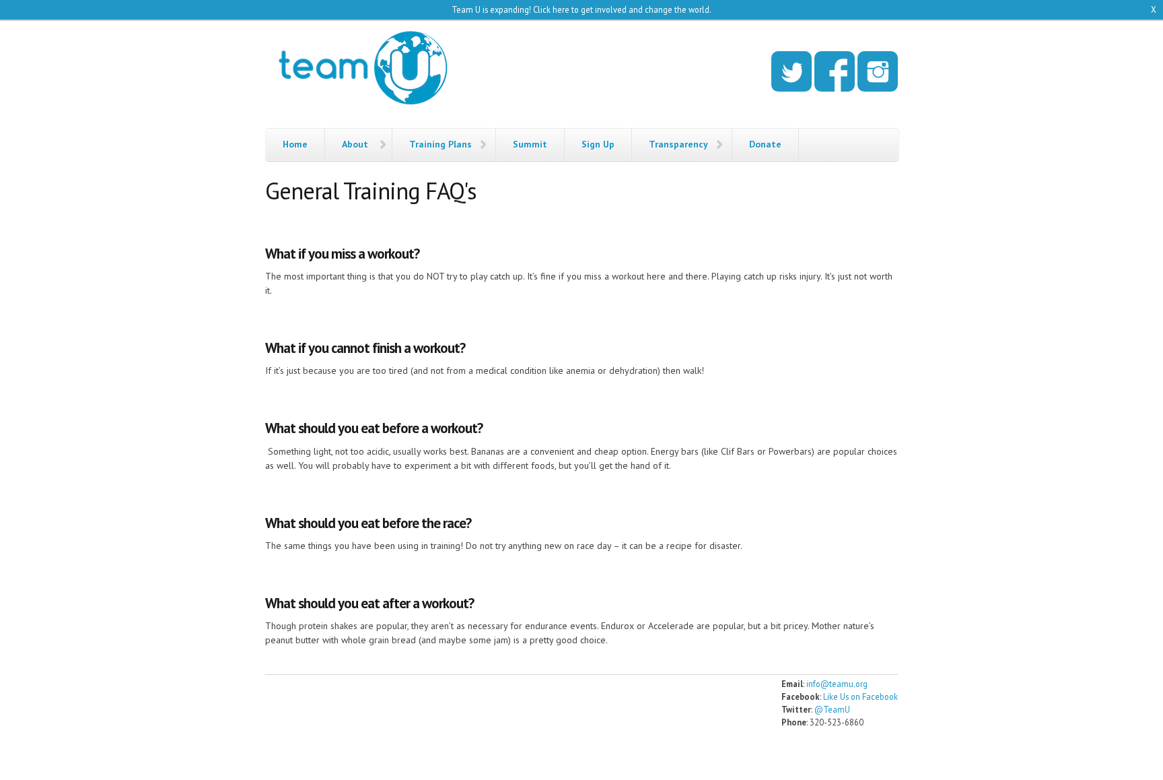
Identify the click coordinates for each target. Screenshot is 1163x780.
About (355, 144)
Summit (530, 144)
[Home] (363, 70)
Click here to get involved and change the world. (622, 9)
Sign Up (598, 144)
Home (295, 144)
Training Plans (440, 144)
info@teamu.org (837, 683)
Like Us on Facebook (860, 696)
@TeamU (832, 709)
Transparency (678, 144)
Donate (765, 144)
